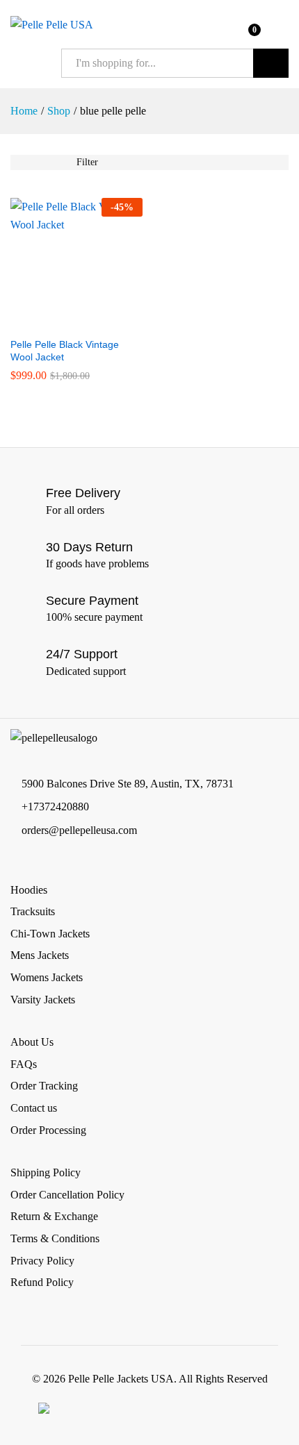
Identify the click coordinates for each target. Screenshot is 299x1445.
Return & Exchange (54, 1216)
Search (271, 63)
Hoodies (28, 890)
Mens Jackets (39, 955)
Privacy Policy (42, 1261)
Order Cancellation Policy (67, 1195)
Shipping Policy (45, 1172)
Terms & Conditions (54, 1238)
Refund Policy (42, 1282)
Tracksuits (32, 911)
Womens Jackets (46, 977)
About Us (32, 1042)
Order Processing (48, 1130)
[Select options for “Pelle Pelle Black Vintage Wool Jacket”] (60, 321)
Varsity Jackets (42, 999)
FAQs (23, 1064)
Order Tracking (44, 1086)
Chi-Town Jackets (50, 933)
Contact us (33, 1108)
